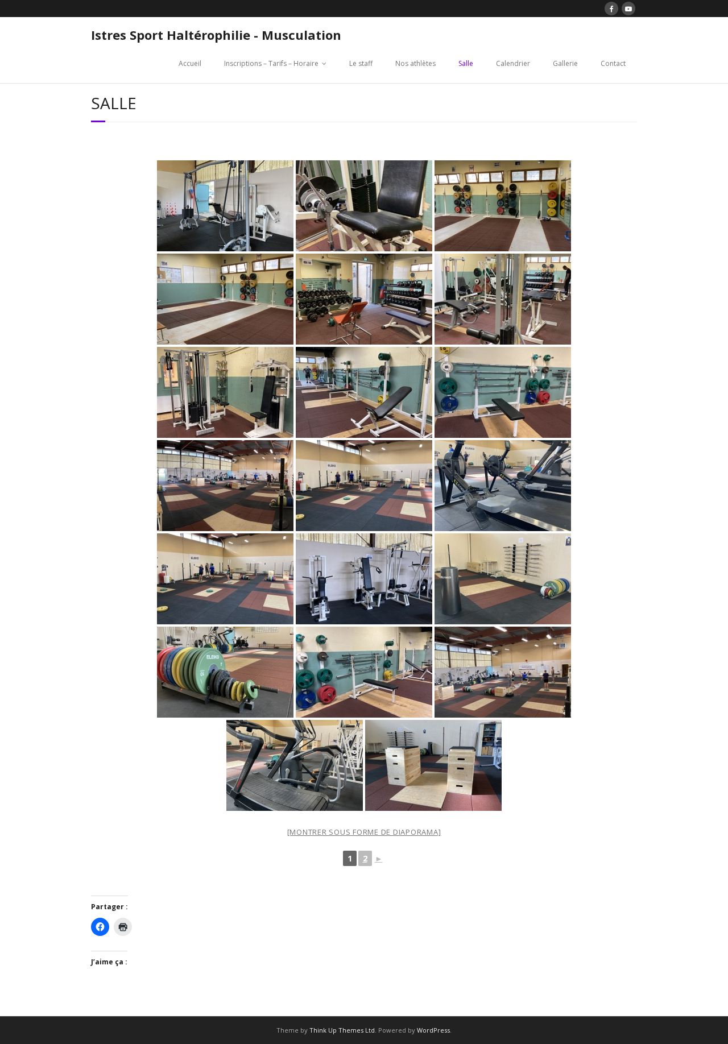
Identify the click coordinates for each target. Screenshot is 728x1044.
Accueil (190, 63)
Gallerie (565, 63)
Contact (613, 63)
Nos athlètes (415, 63)
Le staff (361, 63)
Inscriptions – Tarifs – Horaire (271, 63)
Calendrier (513, 63)
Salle (465, 63)
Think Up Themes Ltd (342, 1030)
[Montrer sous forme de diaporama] (364, 832)
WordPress (433, 1030)
